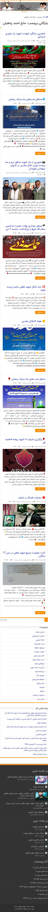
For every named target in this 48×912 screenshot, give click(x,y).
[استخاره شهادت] (46, 827)
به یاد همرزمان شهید (40, 754)
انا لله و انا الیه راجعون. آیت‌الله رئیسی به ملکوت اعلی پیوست (27, 719)
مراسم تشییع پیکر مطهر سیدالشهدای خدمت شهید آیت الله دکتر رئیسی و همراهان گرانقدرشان (26, 714)
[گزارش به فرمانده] (46, 846)
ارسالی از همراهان (27, 173)
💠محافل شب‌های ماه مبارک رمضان (27, 99)
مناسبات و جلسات (12, 41)
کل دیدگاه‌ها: (43, 894)
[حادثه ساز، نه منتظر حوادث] (46, 833)
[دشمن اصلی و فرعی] (46, 840)
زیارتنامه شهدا (39, 671)
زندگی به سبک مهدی (37, 667)
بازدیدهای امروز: (42, 871)
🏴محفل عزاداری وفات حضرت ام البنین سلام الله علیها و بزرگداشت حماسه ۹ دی (25, 227)
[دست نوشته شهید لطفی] (46, 853)
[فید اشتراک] (1, 28)
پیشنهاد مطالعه (39, 648)
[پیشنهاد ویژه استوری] (46, 812)
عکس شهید (9, 173)
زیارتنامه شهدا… (41, 723)
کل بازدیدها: (43, 879)
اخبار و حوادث (39, 632)
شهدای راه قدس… (41, 730)
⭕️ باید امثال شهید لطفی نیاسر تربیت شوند (26, 288)
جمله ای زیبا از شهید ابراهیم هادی (21, 776)
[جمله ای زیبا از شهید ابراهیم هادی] (41, 780)
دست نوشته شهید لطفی (34, 852)
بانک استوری (40, 640)
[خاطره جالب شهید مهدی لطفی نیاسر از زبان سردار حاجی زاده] (46, 803)
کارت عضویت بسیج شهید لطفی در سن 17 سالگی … (24, 554)
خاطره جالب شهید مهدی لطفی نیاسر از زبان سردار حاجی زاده (25, 804)
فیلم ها (23, 502)
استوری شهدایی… (41, 734)
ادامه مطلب (40, 90)
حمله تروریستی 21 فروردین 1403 (35, 744)
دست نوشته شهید (38, 659)
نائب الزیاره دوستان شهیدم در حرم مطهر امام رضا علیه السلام (27, 726)
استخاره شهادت (38, 826)
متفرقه (31, 294)
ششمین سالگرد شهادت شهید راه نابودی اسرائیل (25, 35)
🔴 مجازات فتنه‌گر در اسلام (32, 498)
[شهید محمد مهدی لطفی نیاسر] (24, 6)
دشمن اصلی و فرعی (36, 839)
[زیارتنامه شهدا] (46, 787)
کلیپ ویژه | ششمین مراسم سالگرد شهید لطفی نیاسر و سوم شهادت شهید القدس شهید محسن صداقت (25, 749)
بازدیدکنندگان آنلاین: (41, 867)
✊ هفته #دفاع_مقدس (33, 321)
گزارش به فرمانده (37, 846)
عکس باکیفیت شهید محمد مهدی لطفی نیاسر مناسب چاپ (19, 794)
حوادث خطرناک (39, 651)
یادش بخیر (40, 699)
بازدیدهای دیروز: (42, 875)
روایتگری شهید (39, 663)
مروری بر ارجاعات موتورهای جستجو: (35, 886)
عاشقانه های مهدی (38, 679)
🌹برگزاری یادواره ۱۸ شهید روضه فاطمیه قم (25, 440)
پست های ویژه (29, 41)
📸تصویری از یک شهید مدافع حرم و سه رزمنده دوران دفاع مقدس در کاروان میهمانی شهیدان (25, 165)
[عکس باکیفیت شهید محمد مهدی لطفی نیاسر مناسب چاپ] (41, 796)
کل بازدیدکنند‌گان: (42, 883)
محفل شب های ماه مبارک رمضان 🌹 (26, 379)
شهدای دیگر (20, 41)
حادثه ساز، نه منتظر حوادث (33, 833)
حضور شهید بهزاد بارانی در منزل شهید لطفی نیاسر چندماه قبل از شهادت (26, 739)
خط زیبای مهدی (39, 655)
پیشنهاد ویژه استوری (36, 812)
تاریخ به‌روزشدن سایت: (40, 898)
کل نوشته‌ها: (43, 890)
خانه (44, 17)
